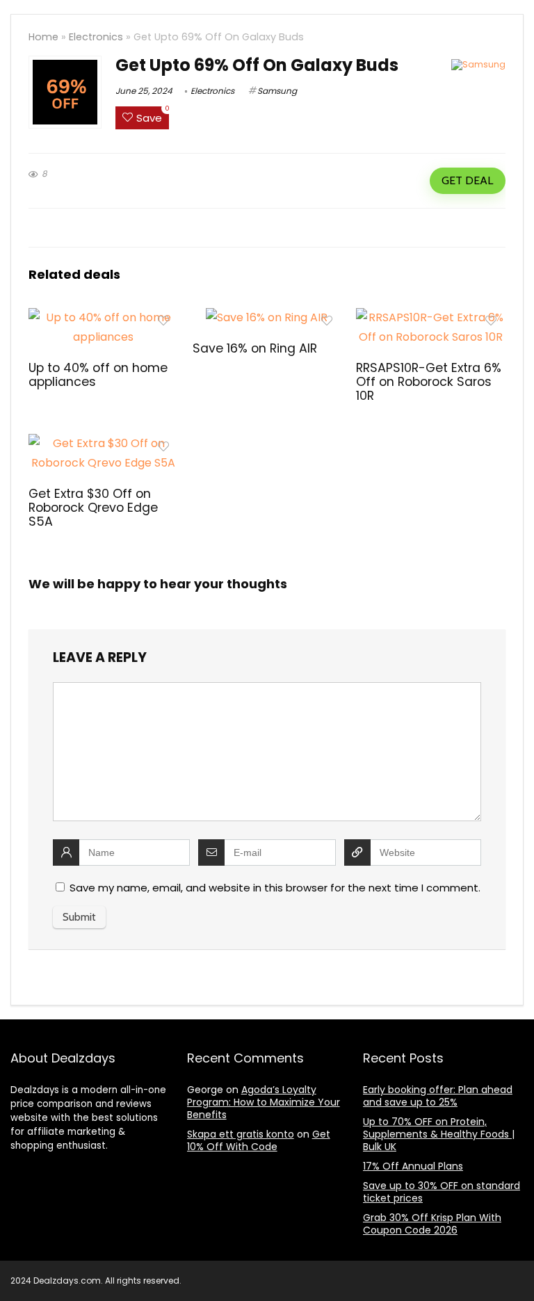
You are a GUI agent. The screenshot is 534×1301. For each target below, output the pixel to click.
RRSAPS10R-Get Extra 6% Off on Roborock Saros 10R (428, 381)
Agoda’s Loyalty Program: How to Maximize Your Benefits (263, 1102)
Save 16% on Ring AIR (255, 348)
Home (43, 37)
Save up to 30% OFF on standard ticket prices (441, 1192)
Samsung (277, 91)
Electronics (96, 37)
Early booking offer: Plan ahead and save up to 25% (437, 1096)
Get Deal (467, 180)
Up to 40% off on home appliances (98, 374)
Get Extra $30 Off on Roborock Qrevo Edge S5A (93, 507)
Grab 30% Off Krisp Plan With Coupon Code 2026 (432, 1224)
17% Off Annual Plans (413, 1166)
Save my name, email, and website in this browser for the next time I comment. (275, 887)
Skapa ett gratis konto (240, 1134)
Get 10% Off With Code (258, 1140)
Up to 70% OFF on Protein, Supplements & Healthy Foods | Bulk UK (439, 1134)
